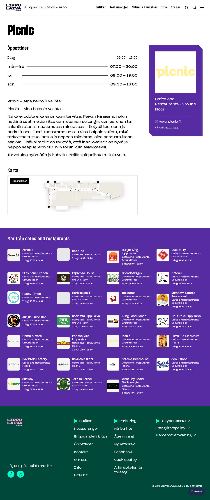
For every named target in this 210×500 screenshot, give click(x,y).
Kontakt (81, 452)
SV (186, 7)
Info (164, 7)
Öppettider (83, 444)
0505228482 (169, 128)
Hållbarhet (123, 429)
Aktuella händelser (145, 7)
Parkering (127, 421)
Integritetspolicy (170, 428)
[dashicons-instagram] (20, 474)
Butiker (101, 7)
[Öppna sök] (194, 7)
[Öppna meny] (202, 7)
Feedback (123, 452)
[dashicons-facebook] (10, 474)
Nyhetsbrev (124, 444)
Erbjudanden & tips (90, 436)
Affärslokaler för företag (128, 469)
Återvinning (124, 436)
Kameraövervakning (174, 435)
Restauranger (118, 7)
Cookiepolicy (125, 460)
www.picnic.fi (170, 121)
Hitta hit (81, 475)
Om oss (176, 7)
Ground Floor (20, 181)
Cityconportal (174, 421)
